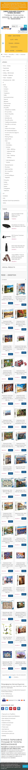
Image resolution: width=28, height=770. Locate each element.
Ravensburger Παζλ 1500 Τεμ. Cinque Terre (20, 491)
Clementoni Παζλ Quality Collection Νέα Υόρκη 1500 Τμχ (20, 445)
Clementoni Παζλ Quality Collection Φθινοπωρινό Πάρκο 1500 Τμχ (20, 323)
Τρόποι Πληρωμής (6, 724)
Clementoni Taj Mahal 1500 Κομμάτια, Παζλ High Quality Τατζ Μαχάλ (20, 299)
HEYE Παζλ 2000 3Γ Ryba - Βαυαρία (7, 638)
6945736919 (15, 18)
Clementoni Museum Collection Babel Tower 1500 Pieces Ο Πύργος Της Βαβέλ (20, 614)
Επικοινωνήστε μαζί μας (8, 733)
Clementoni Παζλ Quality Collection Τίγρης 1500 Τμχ (20, 589)
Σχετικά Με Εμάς (6, 720)
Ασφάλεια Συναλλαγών (7, 722)
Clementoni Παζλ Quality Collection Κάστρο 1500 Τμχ (7, 468)
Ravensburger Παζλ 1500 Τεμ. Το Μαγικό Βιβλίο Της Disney (7, 663)
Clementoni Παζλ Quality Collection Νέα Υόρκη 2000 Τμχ (7, 422)
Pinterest (14, 708)
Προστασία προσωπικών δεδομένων (11, 716)
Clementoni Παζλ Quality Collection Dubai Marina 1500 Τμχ (21, 372)
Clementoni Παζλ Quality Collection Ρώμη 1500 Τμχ (7, 323)
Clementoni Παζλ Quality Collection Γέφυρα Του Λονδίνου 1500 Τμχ (7, 590)
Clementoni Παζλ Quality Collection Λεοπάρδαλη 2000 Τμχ (20, 422)
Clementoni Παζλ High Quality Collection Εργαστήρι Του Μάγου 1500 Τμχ (7, 398)
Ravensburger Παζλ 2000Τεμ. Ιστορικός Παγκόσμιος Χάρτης (7, 614)
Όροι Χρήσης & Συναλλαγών (8, 718)
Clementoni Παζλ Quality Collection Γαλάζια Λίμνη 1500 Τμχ (7, 298)
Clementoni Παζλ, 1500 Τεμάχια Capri (20, 514)
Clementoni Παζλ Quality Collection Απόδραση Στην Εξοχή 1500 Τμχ (7, 540)
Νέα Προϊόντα (5, 729)
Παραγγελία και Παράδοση (8, 714)
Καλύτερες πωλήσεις (7, 731)
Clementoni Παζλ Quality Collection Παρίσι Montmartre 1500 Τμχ (7, 348)
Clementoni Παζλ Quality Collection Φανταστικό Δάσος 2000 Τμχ (7, 373)
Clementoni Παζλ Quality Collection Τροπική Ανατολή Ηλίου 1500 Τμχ (20, 398)
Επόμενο (16, 677)
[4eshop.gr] (6, 27)
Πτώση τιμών (5, 727)
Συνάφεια (4, 279)
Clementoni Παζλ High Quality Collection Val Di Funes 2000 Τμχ (20, 348)
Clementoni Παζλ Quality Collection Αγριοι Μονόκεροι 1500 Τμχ (20, 565)
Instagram (18, 708)
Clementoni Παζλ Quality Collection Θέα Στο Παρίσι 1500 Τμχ (20, 540)
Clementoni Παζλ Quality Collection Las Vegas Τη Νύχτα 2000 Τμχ (7, 565)
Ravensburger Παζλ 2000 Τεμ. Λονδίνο (20, 467)
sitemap (4, 735)
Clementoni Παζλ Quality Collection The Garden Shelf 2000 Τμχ (7, 445)
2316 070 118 (7, 17)
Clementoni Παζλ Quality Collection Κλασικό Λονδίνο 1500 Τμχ (20, 639)
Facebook (2, 708)
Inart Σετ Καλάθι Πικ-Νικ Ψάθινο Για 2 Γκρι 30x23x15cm (17, 215)
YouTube (10, 708)
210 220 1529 (18, 17)
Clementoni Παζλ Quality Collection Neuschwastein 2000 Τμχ (7, 515)
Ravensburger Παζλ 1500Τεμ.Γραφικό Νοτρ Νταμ (20, 663)
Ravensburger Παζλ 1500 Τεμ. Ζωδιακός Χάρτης (7, 492)
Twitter (6, 708)
